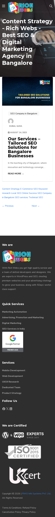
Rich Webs (13, 267)
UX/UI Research (10, 381)
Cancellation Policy (11, 512)
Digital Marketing (11, 323)
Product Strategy (11, 393)
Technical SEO (36, 197)
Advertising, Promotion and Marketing (23, 317)
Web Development (12, 376)
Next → (36, 205)
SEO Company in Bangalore (23, 113)
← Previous (8, 205)
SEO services (21, 197)
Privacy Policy (29, 512)
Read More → (16, 173)
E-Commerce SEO (29, 188)
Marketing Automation (14, 311)
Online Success (29, 193)
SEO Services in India (13, 328)
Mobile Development (13, 370)
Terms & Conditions (12, 507)
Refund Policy (29, 507)
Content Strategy (11, 188)
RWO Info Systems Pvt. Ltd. (36, 493)
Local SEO (16, 193)
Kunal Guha (15, 126)
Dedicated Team (11, 387)
